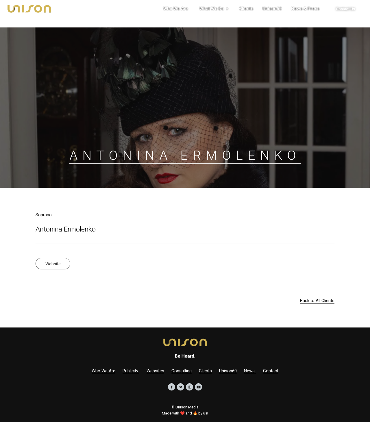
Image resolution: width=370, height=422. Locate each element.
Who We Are (103, 370)
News (250, 370)
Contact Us (345, 9)
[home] (29, 8)
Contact (270, 370)
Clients (205, 370)
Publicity (131, 370)
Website (53, 263)
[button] (213, 8)
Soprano (44, 214)
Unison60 (228, 370)
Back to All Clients (317, 300)
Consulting (181, 370)
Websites (155, 370)
